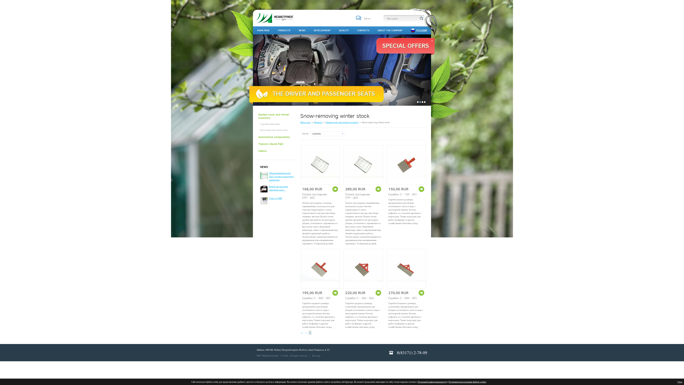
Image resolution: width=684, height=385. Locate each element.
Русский (421, 30)
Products (318, 122)
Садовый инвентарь (270, 123)
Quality (344, 30)
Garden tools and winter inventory (273, 116)
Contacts (363, 30)
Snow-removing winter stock (274, 130)
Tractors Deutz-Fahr (271, 144)
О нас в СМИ (275, 198)
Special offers (405, 45)
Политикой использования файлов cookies (467, 381)
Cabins (262, 151)
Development (322, 30)
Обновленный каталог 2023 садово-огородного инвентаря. (281, 176)
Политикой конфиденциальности (432, 381)
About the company (390, 30)
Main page (305, 122)
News (302, 30)
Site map (316, 355)
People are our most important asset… (278, 188)
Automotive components (274, 137)
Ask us (367, 18)
